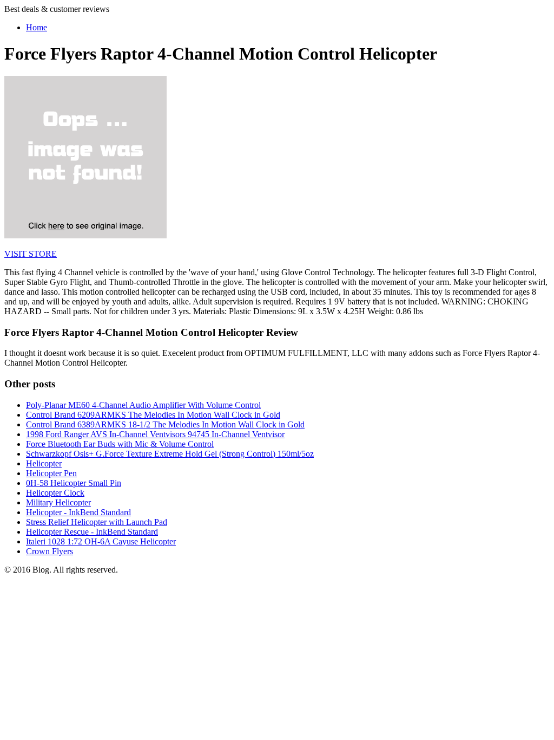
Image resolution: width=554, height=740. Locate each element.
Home (36, 27)
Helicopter (44, 463)
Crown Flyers (49, 551)
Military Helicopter (58, 502)
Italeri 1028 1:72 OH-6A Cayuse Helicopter (101, 541)
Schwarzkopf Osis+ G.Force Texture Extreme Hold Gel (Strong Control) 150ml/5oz (170, 453)
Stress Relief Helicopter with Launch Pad (96, 522)
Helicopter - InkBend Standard (78, 512)
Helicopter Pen (51, 473)
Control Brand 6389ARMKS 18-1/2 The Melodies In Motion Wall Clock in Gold (165, 424)
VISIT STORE (30, 253)
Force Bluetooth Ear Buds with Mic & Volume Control (120, 444)
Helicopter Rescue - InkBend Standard (92, 531)
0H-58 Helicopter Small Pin (73, 483)
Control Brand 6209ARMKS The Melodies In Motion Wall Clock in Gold (153, 414)
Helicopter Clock (55, 492)
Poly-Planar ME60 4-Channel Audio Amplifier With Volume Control (143, 405)
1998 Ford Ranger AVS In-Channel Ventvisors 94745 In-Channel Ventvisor (155, 434)
